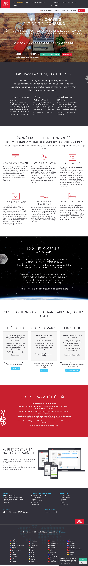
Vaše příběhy (41, 2)
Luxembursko (54, 543)
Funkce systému (30, 2)
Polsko (52, 558)
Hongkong (34, 541)
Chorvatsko (34, 545)
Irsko (32, 550)
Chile (32, 543)
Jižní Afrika (34, 556)
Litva (51, 540)
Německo (53, 552)
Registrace (67, 54)
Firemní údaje (8, 501)
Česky (56, 10)
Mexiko (52, 550)
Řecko (71, 541)
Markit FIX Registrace (72, 370)
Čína (13, 552)
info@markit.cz (39, 497)
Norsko (52, 554)
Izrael (32, 554)
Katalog (56, 2)
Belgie (13, 543)
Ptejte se (65, 10)
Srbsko (71, 550)
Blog (64, 2)
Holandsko (34, 540)
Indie (32, 547)
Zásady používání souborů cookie (13, 499)
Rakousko (53, 561)
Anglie (13, 540)
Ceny (15, 5)
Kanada (33, 558)
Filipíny (14, 558)
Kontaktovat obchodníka (50, 54)
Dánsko (14, 554)
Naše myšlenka (18, 2)
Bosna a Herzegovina (18, 545)
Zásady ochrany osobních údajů (13, 497)
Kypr (32, 561)
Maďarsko (53, 545)
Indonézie (34, 549)
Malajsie (52, 547)
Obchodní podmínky (10, 495)
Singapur (72, 543)
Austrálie (14, 541)
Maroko (52, 549)
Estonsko (14, 556)
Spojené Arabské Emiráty (76, 549)
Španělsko (72, 552)
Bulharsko (14, 549)
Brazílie (14, 547)
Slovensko (72, 545)
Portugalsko (53, 560)
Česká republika (16, 550)
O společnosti (72, 2)
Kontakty (54, 5)
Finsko (13, 560)
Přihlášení (73, 10)
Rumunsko (72, 540)
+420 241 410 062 (41, 495)
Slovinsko (72, 547)
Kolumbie (33, 560)
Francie (14, 561)
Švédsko (71, 554)
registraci (81, 10)
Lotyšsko (52, 541)
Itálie (32, 552)
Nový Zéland (53, 556)
